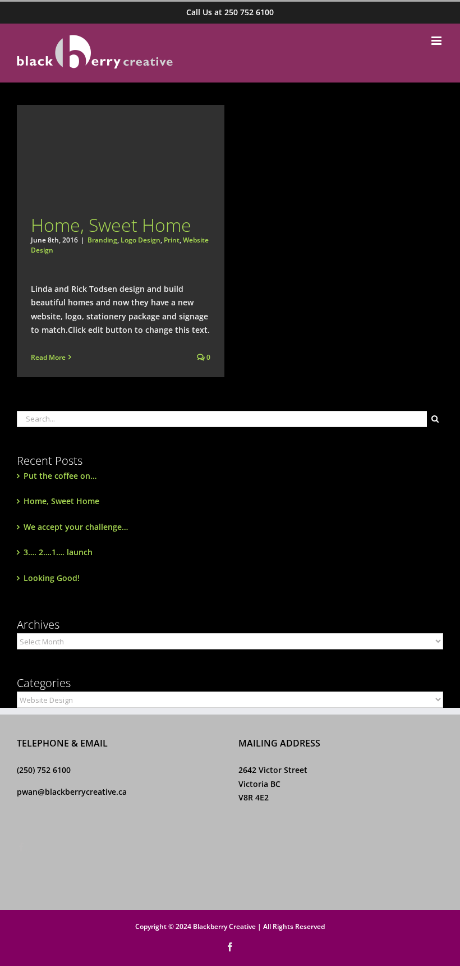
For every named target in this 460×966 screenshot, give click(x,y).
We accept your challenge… (76, 526)
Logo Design (140, 240)
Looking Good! (52, 578)
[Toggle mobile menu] (437, 41)
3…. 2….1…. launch (58, 552)
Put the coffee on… (60, 475)
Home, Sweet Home (111, 225)
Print (172, 240)
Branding (102, 240)
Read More (48, 357)
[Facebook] (21, 847)
